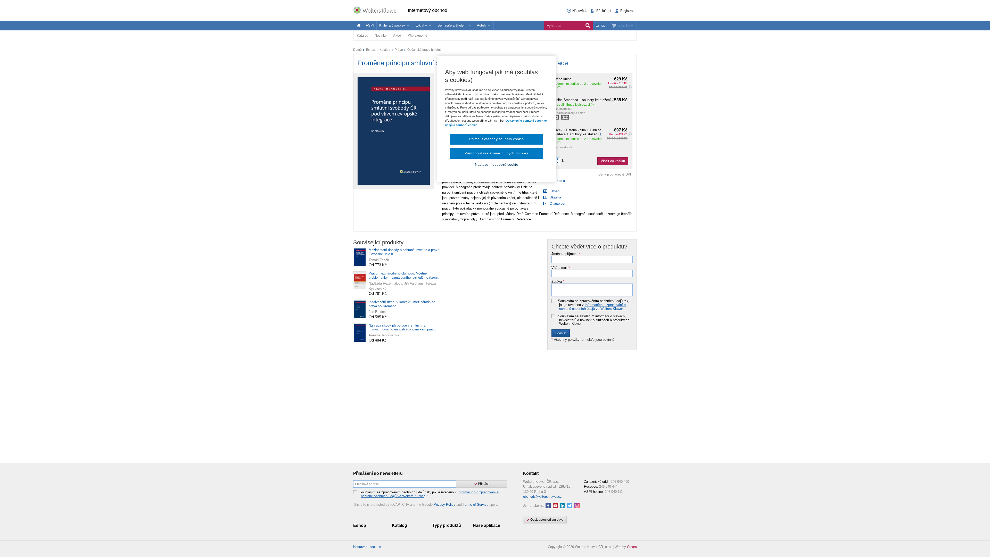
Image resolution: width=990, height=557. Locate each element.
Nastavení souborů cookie (496, 164)
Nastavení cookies (367, 547)
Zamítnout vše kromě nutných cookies (496, 153)
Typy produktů (446, 525)
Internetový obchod (427, 10)
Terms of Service (475, 504)
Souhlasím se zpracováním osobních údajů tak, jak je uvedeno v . (593, 304)
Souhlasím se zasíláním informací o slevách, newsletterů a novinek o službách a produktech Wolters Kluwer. (593, 320)
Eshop (600, 25)
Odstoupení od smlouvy (546, 519)
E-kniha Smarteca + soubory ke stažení (589, 100)
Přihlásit (483, 484)
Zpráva (557, 282)
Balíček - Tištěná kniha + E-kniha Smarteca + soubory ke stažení (589, 132)
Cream (632, 547)
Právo (399, 50)
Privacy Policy (444, 504)
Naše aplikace (486, 525)
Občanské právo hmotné (424, 50)
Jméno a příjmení (565, 254)
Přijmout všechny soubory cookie (496, 139)
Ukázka (555, 197)
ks (564, 161)
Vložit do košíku (613, 161)
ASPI (370, 25)
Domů (357, 50)
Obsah (554, 191)
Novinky (381, 35)
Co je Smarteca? (561, 108)
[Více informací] (613, 100)
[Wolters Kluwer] (378, 10)
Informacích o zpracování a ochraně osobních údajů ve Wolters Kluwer (592, 306)
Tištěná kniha (589, 79)
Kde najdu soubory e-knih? (568, 112)
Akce (397, 35)
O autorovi (557, 203)
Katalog (362, 35)
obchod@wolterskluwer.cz (542, 496)
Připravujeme (417, 35)
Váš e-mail (560, 268)
